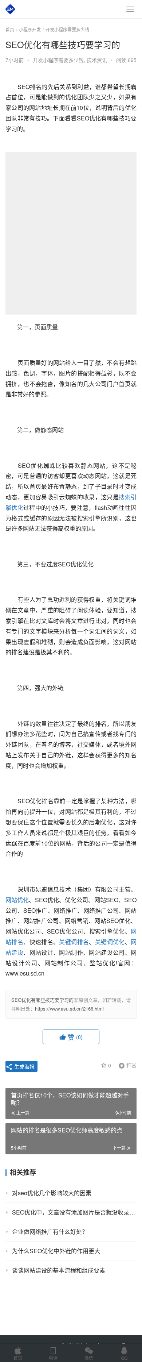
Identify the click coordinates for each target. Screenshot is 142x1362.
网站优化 (17, 900)
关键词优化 (110, 942)
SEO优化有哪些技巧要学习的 (42, 999)
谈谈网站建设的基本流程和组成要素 (58, 1270)
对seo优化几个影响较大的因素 (51, 1193)
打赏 (126, 1065)
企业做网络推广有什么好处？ (50, 1231)
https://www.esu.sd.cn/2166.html (69, 1008)
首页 (9, 29)
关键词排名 (74, 942)
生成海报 (24, 1066)
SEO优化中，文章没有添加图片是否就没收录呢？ (74, 1212)
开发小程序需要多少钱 (58, 60)
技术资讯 (97, 60)
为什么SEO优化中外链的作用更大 (56, 1251)
